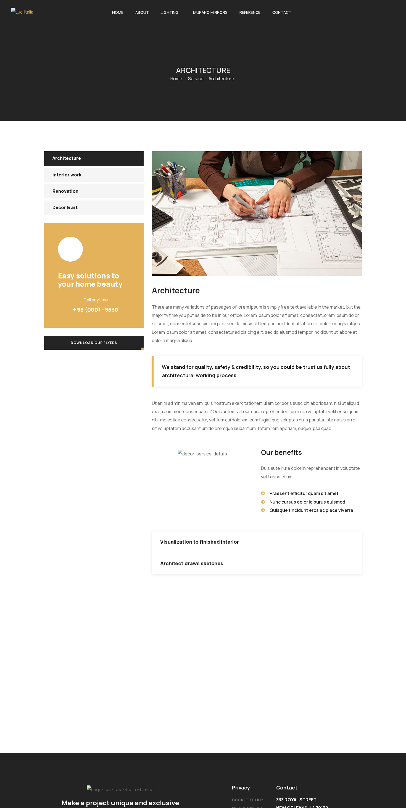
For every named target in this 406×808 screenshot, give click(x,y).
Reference (249, 12)
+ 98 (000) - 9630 (95, 309)
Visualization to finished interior (199, 541)
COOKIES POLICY (247, 800)
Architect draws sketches (191, 563)
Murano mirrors (210, 12)
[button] (257, 541)
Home (117, 12)
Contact (281, 12)
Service (196, 78)
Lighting (169, 12)
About (142, 12)
